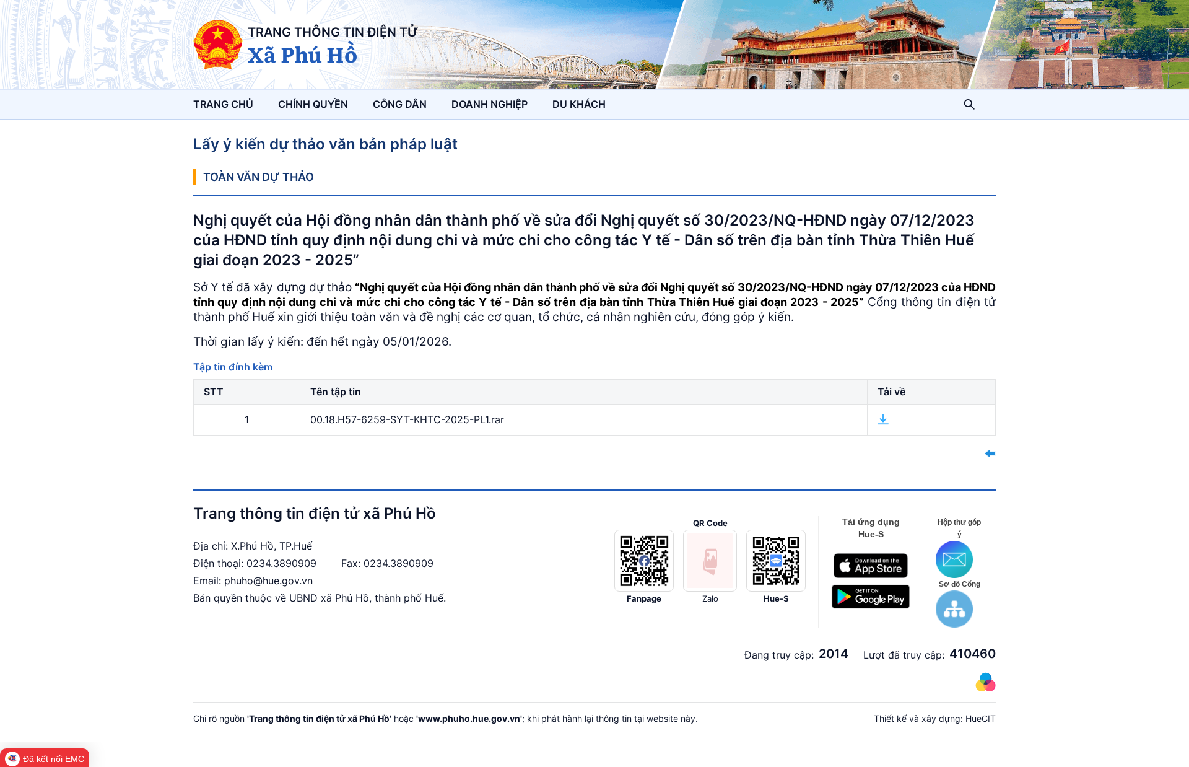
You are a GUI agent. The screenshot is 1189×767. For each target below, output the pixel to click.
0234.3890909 (281, 563)
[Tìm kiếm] (969, 104)
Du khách (579, 104)
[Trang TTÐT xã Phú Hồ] (218, 44)
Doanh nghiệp (489, 104)
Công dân (400, 104)
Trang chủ (223, 104)
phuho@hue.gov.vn (268, 580)
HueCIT (980, 718)
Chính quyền (313, 104)
